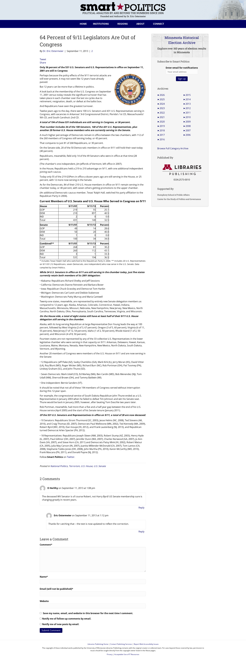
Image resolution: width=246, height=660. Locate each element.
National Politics (59, 466)
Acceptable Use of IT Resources (126, 654)
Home (83, 23)
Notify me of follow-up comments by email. (66, 618)
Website (44, 601)
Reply (141, 507)
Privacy (109, 654)
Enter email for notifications (182, 67)
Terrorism (74, 466)
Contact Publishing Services (121, 644)
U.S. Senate (100, 466)
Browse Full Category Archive (172, 148)
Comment (46, 544)
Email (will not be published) (56, 588)
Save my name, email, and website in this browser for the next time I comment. (88, 613)
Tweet (43, 59)
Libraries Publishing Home (98, 644)
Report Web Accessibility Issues (146, 644)
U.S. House (87, 466)
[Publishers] (181, 169)
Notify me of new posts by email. (60, 624)
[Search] (204, 23)
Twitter (70, 457)
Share (43, 62)
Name (44, 576)
